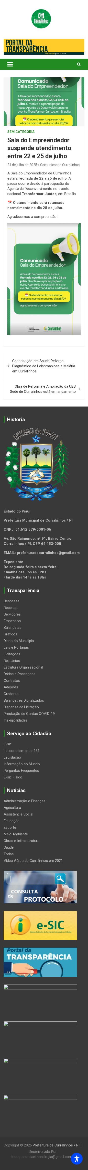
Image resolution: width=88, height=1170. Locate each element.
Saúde (9, 847)
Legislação (12, 757)
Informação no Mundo (22, 764)
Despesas (12, 601)
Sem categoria (20, 132)
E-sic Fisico (13, 777)
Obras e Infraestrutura (21, 841)
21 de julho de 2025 (22, 165)
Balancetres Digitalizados (24, 700)
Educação (12, 821)
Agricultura (12, 807)
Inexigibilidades (16, 720)
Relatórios (12, 660)
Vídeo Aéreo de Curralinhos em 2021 (33, 860)
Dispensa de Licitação (21, 707)
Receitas (11, 607)
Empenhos (12, 621)
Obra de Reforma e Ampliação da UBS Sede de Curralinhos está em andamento (43, 389)
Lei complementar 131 (22, 751)
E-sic (8, 744)
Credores (11, 694)
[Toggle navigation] (10, 64)
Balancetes (13, 627)
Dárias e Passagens (19, 674)
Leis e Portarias (16, 647)
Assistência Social (18, 814)
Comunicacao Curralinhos (60, 165)
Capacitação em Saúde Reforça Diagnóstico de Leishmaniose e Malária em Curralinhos (43, 366)
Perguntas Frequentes (21, 770)
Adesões (11, 687)
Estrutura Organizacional (23, 667)
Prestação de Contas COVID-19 (29, 713)
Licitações (12, 654)
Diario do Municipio (19, 641)
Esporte (10, 827)
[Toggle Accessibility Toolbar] (76, 1158)
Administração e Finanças (24, 801)
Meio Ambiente (16, 834)
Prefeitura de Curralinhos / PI (56, 1145)
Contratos (12, 680)
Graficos (10, 634)
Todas (9, 854)
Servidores (12, 614)
